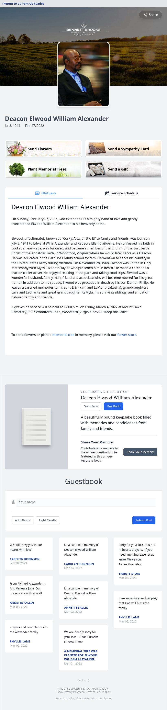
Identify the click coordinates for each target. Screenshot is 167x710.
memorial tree (63, 334)
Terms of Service (94, 692)
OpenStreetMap (88, 698)
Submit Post (144, 520)
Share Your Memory (140, 452)
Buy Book (113, 406)
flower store (126, 334)
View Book (91, 406)
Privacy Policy (72, 692)
